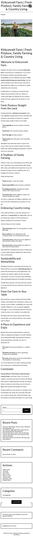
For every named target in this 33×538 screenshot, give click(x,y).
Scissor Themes (13, 533)
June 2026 (6, 472)
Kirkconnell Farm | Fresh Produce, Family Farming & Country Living (16, 6)
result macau (12, 514)
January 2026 (6, 477)
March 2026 (6, 474)
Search (4, 407)
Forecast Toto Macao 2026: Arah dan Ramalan (16, 433)
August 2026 (6, 469)
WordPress (16, 534)
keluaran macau (20, 514)
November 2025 (7, 479)
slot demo (5, 514)
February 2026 (7, 475)
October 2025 (7, 480)
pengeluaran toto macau (9, 526)
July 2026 (5, 471)
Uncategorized (7, 495)
